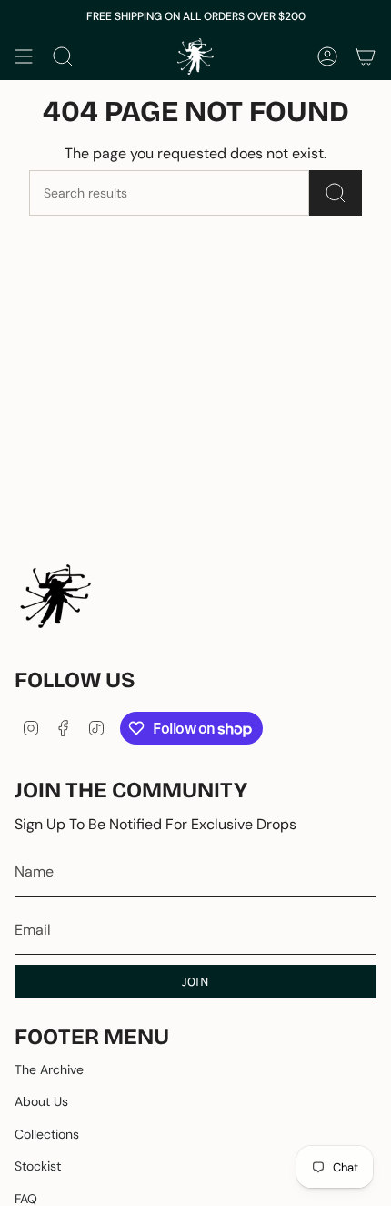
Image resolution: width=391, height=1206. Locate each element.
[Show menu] (23, 56)
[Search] (335, 193)
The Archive (49, 1069)
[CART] (365, 56)
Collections (47, 1134)
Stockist (38, 1166)
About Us (41, 1101)
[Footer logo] (55, 596)
